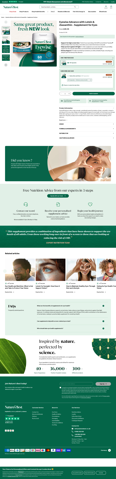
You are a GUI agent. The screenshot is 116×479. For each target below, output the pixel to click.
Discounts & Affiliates (78, 418)
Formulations (55, 416)
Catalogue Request (77, 420)
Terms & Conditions (57, 422)
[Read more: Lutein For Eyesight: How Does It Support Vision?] (50, 270)
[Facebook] (8, 431)
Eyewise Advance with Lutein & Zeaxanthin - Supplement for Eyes (21, 17)
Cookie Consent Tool (13, 476)
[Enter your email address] (76, 384)
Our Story (54, 412)
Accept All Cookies (77, 472)
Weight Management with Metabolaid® (60, 2)
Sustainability (55, 420)
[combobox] (59, 7)
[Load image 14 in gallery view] (6, 58)
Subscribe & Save (76, 416)
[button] (111, 7)
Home (2, 17)
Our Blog (54, 425)
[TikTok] (13, 431)
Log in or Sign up (79, 36)
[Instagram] (6, 431)
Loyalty (113, 2)
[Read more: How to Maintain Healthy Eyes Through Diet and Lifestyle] (81, 270)
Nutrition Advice (76, 412)
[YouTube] (11, 431)
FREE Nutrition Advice (87, 2)
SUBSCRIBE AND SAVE (67, 71)
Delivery (34, 416)
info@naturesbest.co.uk (82, 428)
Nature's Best (9, 453)
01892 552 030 (79, 431)
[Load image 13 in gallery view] (6, 49)
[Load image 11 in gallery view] (6, 30)
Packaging (55, 418)
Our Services (76, 407)
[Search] (75, 7)
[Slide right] (5, 65)
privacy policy (107, 396)
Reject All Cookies (89, 472)
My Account (35, 418)
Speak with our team (56, 196)
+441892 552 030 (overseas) (80, 435)
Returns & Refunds (37, 414)
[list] (60, 276)
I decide (101, 472)
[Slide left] (5, 22)
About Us (106, 2)
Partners (21, 471)
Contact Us (98, 2)
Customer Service (37, 407)
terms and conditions (86, 397)
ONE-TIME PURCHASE (67, 58)
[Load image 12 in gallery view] (6, 40)
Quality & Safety (56, 414)
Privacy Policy (19, 474)
